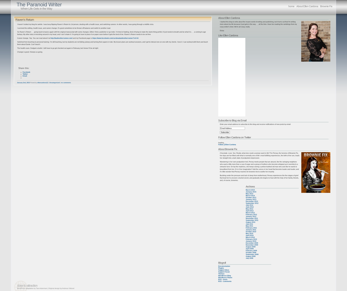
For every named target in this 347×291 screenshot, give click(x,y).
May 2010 (249, 234)
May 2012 (249, 209)
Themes (221, 274)
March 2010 (250, 237)
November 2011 (252, 218)
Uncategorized (54, 82)
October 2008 (251, 252)
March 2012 (250, 213)
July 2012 (249, 205)
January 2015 (251, 192)
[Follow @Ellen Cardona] (274, 141)
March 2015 (250, 190)
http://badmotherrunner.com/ (61, 38)
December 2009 (252, 243)
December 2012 (252, 201)
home (291, 6)
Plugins (221, 268)
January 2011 (251, 230)
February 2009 (251, 251)
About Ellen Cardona (307, 6)
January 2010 (251, 241)
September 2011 (252, 220)
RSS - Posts (222, 279)
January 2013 (251, 199)
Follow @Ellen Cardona (227, 145)
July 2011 (249, 224)
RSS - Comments (225, 281)
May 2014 (249, 194)
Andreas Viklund (68, 288)
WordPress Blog (224, 276)
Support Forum (224, 272)
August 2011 (250, 222)
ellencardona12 (42, 82)
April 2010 (250, 235)
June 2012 (250, 207)
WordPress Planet (225, 278)
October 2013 (251, 198)
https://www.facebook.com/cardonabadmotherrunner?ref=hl (115, 38)
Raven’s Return (24, 19)
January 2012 (251, 216)
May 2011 (249, 226)
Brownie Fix (326, 6)
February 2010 (251, 239)
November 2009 (252, 245)
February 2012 (251, 215)
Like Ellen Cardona (228, 35)
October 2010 (251, 232)
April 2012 (250, 211)
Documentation (224, 266)
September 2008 (252, 254)
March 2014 (250, 196)
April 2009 (250, 249)
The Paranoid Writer (39, 4)
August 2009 (251, 247)
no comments (66, 82)
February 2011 (251, 228)
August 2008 (251, 256)
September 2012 (252, 203)
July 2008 (249, 258)
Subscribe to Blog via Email (232, 120)
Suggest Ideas (223, 270)
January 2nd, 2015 (23, 82)
